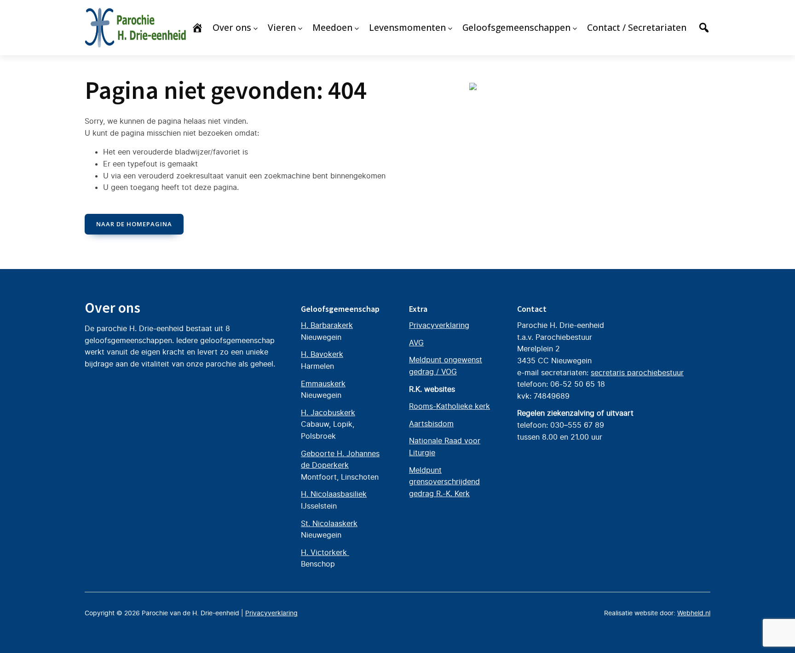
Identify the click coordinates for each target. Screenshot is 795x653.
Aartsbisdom (431, 423)
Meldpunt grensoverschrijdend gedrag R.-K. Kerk (444, 481)
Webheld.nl (693, 613)
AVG (416, 342)
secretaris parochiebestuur (637, 372)
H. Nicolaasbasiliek (334, 493)
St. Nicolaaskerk (329, 523)
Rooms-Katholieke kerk (449, 406)
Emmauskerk (323, 383)
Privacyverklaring (439, 325)
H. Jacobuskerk (328, 412)
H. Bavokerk (322, 354)
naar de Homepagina (134, 224)
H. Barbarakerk (327, 325)
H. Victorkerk (325, 552)
